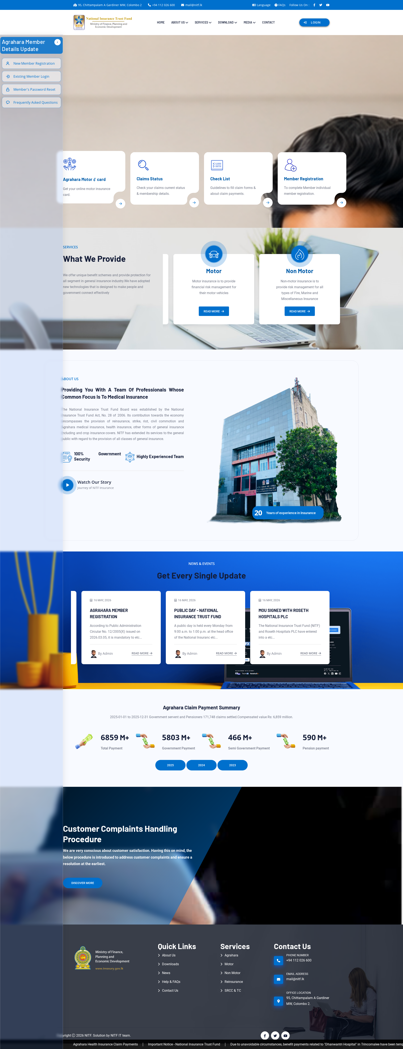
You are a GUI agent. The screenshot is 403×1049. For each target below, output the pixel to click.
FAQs (281, 5)
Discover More (82, 883)
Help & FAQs (171, 982)
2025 (170, 765)
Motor (229, 964)
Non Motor (214, 270)
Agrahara (231, 955)
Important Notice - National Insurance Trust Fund (109, 1044)
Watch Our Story (94, 482)
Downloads (170, 964)
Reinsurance (300, 270)
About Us (168, 955)
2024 (201, 765)
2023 (232, 765)
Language (264, 5)
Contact (268, 22)
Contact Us (170, 991)
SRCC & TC (233, 991)
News (166, 973)
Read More (212, 311)
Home (161, 22)
